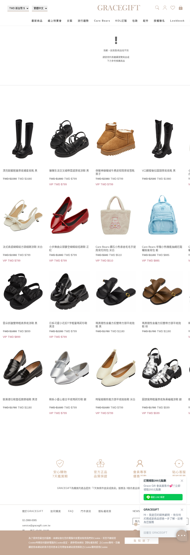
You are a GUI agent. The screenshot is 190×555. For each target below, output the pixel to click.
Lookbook (177, 20)
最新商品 (37, 20)
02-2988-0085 (29, 520)
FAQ (70, 511)
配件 (146, 20)
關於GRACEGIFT (32, 511)
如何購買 (55, 511)
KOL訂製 (121, 20)
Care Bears (102, 20)
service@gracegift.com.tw (36, 525)
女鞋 (70, 20)
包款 (135, 20)
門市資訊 (86, 511)
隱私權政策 (104, 511)
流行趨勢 (83, 20)
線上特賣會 (55, 20)
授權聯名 (159, 20)
